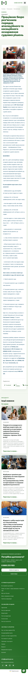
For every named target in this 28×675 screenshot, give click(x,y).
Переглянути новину (10, 451)
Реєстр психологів (6, 621)
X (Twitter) (18, 385)
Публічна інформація (6, 598)
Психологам (4, 618)
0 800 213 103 (7, 565)
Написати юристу (14, 570)
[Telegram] (13, 665)
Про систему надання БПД (8, 630)
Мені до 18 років (5, 593)
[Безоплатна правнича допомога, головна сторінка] (3, 3)
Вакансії (3, 646)
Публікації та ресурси (6, 641)
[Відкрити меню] (25, 3)
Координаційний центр (7, 633)
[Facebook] (2, 665)
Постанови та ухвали (6, 638)
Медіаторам (4, 613)
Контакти (3, 652)
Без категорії (17, 8)
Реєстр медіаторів (6, 616)
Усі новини (4, 404)
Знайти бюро (14, 573)
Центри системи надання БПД (8, 635)
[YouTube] (6, 665)
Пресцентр (9, 8)
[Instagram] (9, 665)
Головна (3, 8)
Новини (3, 644)
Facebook (8, 385)
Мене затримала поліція (7, 596)
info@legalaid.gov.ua (7, 659)
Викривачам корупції (6, 649)
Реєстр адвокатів (5, 610)
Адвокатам (4, 607)
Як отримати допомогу (7, 585)
